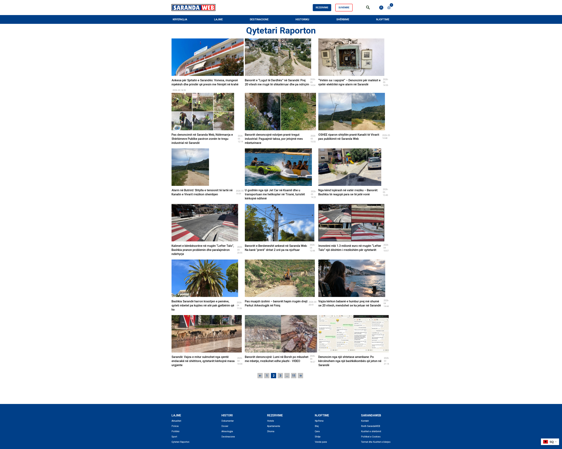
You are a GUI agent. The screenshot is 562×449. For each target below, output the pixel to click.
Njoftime (382, 19)
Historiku (302, 19)
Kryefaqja (180, 19)
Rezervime (322, 7)
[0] (388, 7)
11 (293, 375)
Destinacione (259, 19)
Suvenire (344, 7)
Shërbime (342, 19)
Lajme (218, 19)
